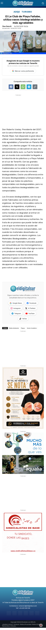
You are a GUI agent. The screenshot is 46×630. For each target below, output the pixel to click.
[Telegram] (20, 613)
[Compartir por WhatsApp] (23, 86)
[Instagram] (14, 613)
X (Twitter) (31, 308)
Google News (17, 303)
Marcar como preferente (24, 71)
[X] (31, 613)
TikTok (24, 319)
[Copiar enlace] (35, 86)
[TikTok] (26, 613)
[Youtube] (37, 613)
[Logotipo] (23, 3)
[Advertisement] (18, 109)
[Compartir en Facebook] (11, 86)
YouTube (31, 313)
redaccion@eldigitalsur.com (28, 606)
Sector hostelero (32, 328)
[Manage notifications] (41, 625)
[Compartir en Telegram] (29, 86)
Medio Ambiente (14, 328)
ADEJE (17, 11)
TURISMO (27, 11)
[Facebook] (9, 613)
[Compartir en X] (17, 86)
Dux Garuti (6, 26)
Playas (23, 328)
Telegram (17, 313)
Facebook (32, 303)
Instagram (17, 308)
